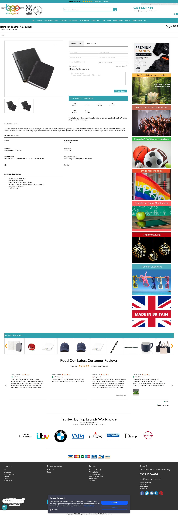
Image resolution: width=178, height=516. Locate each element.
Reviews (7, 476)
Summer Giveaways (149, 267)
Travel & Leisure (118, 20)
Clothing (39, 20)
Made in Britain (145, 299)
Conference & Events (51, 20)
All (145, 20)
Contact (160, 4)
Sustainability (93, 478)
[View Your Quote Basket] (175, 14)
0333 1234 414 (143, 7)
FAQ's (166, 4)
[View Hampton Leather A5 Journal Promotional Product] (34, 68)
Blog (150, 4)
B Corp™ (92, 481)
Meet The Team (173, 4)
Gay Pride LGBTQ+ (149, 172)
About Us (7, 472)
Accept (114, 503)
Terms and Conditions (96, 470)
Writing (127, 20)
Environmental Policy (96, 474)
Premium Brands (137, 20)
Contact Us (8, 481)
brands (139, 44)
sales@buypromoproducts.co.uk (145, 11)
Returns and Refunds (96, 476)
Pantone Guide (52, 470)
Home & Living (95, 20)
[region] (89, 385)
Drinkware (63, 20)
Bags (33, 20)
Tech (103, 20)
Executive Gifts (73, 20)
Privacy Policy (94, 472)
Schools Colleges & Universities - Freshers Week (151, 207)
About (155, 4)
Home (145, 4)
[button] (5, 385)
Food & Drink (84, 20)
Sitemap (7, 478)
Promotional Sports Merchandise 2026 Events (149, 143)
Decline (114, 507)
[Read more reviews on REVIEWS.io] (163, 405)
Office (109, 20)
